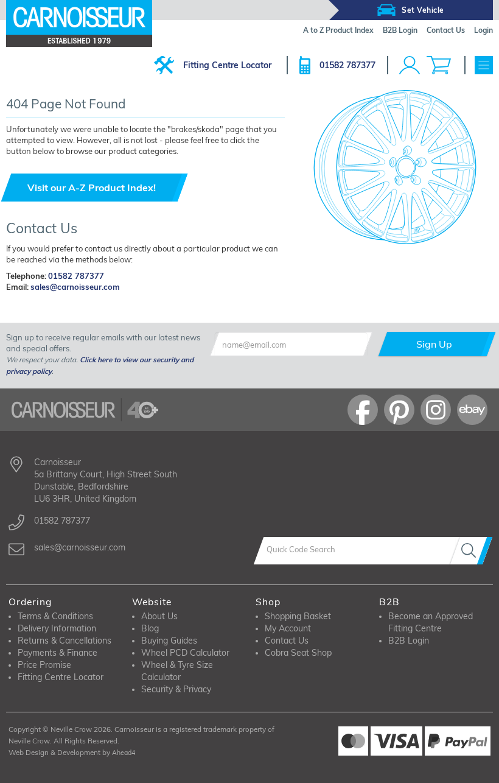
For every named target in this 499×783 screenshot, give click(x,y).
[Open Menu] (484, 65)
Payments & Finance (57, 652)
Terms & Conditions (55, 616)
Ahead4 (123, 752)
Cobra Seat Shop (298, 652)
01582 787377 (347, 65)
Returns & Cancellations (64, 640)
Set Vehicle (423, 10)
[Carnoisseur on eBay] (472, 410)
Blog (150, 628)
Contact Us (287, 640)
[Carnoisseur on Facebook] (362, 410)
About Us (159, 616)
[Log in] (409, 65)
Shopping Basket (298, 616)
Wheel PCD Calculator (185, 652)
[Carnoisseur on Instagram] (435, 410)
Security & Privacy (176, 689)
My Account (288, 628)
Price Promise (44, 664)
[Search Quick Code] (471, 550)
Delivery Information (57, 628)
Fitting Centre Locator (227, 65)
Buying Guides (169, 640)
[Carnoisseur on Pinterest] (399, 410)
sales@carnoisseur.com (75, 287)
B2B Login (408, 640)
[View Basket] (439, 65)
